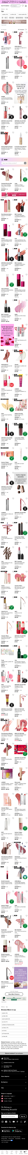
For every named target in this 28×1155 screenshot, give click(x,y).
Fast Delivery (20, 17)
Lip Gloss (13, 1042)
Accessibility (17, 1138)
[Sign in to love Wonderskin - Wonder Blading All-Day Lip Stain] (26, 842)
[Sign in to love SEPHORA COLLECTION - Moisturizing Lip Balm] (26, 621)
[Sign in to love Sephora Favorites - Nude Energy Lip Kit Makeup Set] (26, 399)
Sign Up (23, 1116)
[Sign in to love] (13, 56)
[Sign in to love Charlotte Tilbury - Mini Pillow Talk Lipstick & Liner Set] (13, 794)
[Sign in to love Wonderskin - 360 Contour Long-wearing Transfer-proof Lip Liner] (13, 915)
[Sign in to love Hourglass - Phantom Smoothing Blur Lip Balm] (13, 743)
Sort (6, 17)
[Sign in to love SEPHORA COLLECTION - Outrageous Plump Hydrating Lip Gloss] (26, 670)
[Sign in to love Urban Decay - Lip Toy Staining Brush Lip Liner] (13, 523)
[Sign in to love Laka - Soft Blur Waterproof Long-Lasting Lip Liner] (13, 547)
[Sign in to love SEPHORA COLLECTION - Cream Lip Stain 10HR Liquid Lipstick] (13, 423)
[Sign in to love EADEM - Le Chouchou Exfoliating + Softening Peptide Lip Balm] (13, 82)
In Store (12, 17)
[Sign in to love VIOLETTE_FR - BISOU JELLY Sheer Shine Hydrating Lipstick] (13, 597)
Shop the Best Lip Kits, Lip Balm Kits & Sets (13, 1044)
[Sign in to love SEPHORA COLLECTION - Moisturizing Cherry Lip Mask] (26, 743)
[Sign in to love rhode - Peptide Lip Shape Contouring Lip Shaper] (26, 169)
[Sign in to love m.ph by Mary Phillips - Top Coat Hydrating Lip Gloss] (26, 423)
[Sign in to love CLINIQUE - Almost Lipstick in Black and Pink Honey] (13, 498)
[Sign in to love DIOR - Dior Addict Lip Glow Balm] (26, 891)
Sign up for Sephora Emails (8, 1113)
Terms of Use (11, 1138)
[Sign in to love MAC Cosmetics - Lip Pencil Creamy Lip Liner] (13, 967)
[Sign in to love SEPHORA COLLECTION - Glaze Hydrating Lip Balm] (13, 695)
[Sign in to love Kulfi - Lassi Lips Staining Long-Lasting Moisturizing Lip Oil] (26, 224)
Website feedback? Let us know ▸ (14, 1053)
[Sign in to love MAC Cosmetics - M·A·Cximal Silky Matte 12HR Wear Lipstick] (13, 300)
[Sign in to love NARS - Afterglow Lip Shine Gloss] (26, 300)
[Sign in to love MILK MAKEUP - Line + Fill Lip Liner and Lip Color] (26, 915)
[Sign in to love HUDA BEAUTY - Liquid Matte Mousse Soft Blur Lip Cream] (13, 350)
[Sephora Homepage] (5, 6)
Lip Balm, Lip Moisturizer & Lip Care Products (11, 1042)
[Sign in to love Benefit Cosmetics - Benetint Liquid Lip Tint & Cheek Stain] (13, 940)
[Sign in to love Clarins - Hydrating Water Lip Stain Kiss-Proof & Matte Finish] (13, 224)
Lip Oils (8, 1048)
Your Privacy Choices (5, 1140)
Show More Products (14, 994)
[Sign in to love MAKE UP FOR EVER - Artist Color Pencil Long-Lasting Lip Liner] (26, 695)
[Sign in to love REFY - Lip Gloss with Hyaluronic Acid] (13, 818)
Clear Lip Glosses (14, 1048)
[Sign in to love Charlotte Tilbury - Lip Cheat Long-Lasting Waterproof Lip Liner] (13, 621)
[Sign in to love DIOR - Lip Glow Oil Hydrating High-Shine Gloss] (13, 670)
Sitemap (23, 1138)
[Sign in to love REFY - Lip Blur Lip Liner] (26, 597)
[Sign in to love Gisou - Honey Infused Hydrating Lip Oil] (13, 399)
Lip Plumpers (8, 1047)
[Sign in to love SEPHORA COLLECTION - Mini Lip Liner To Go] (26, 498)
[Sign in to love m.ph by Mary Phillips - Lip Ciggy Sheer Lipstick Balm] (26, 523)
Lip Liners (16, 1045)
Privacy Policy (4, 1138)
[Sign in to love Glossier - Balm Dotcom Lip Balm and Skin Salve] (26, 350)
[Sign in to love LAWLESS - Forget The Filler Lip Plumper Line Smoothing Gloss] (26, 940)
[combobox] (15, 6)
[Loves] (22, 6)
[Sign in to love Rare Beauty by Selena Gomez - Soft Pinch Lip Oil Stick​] (13, 200)
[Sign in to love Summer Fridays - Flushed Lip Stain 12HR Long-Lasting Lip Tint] (13, 891)
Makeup (3, 9)
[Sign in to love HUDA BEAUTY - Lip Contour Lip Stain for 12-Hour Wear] (26, 32)
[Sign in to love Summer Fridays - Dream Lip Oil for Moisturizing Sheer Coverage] (26, 818)
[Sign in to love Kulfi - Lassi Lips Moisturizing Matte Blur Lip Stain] (13, 32)
